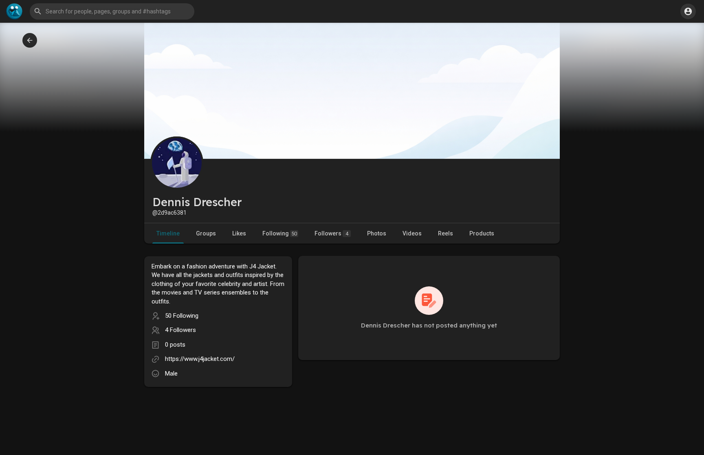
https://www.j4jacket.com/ (200, 359)
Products (481, 233)
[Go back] (29, 40)
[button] (688, 11)
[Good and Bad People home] (14, 11)
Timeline (168, 233)
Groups (206, 233)
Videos (412, 233)
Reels (445, 233)
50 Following (181, 315)
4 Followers (180, 330)
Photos (376, 233)
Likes (239, 233)
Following (279, 233)
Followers (331, 233)
